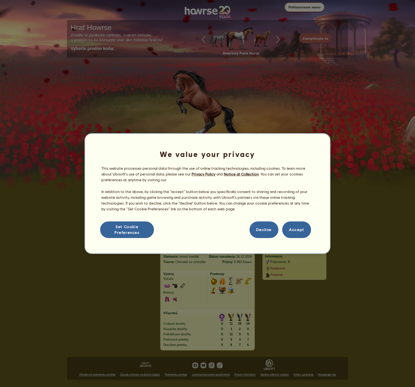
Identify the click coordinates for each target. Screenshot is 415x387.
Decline (264, 229)
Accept (296, 229)
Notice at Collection (241, 174)
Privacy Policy (203, 174)
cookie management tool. (189, 180)
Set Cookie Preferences (127, 229)
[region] (207, 193)
